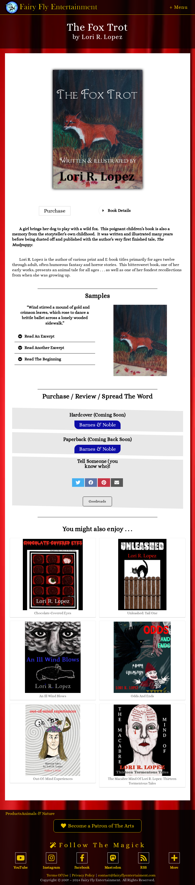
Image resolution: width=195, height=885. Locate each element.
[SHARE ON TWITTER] (78, 482)
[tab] (140, 210)
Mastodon (113, 867)
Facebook (82, 867)
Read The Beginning (42, 359)
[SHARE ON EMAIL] (117, 482)
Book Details (119, 210)
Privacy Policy (83, 875)
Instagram (51, 867)
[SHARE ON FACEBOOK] (91, 482)
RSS (143, 867)
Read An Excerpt (39, 336)
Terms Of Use (57, 875)
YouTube (21, 867)
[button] (55, 211)
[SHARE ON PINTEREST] (104, 482)
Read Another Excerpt (44, 347)
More (174, 867)
